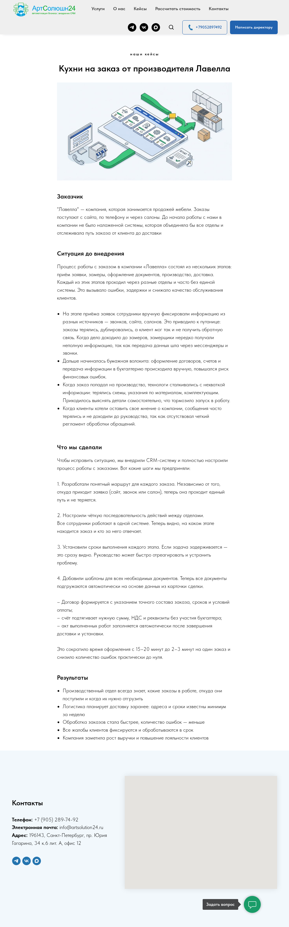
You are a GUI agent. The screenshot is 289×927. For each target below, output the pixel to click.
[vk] (144, 27)
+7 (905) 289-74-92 (56, 820)
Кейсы (140, 8)
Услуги (98, 8)
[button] (171, 27)
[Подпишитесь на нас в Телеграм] (16, 861)
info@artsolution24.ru (81, 827)
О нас (119, 8)
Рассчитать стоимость (177, 8)
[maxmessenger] (156, 27)
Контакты (219, 8)
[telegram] (132, 27)
